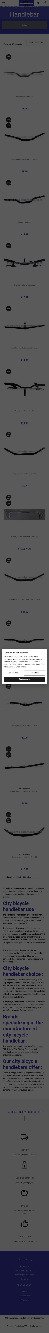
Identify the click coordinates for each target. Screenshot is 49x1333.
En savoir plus (21, 667)
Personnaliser (13, 673)
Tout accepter (24, 679)
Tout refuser (34, 673)
